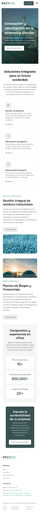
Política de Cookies (29, 508)
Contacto (6, 478)
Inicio (4, 469)
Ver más (9, 124)
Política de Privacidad (15, 508)
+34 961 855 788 (16, 490)
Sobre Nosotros (8, 475)
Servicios (6, 472)
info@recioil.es (12, 487)
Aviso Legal (5, 508)
